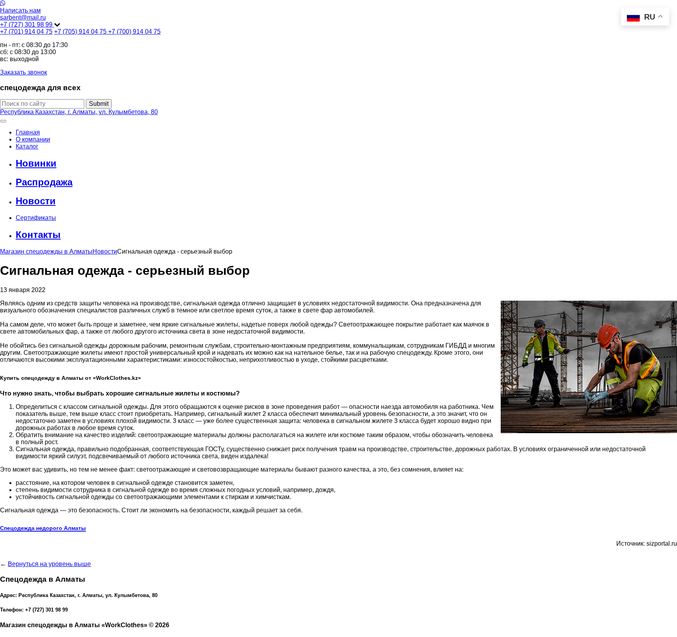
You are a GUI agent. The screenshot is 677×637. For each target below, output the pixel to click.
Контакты (38, 234)
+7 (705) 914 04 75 (81, 31)
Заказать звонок (23, 72)
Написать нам (20, 10)
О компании (33, 139)
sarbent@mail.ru (23, 17)
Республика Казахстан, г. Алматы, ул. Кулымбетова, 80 (79, 112)
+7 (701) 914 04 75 (26, 31)
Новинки (36, 163)
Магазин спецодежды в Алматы (46, 251)
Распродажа (44, 182)
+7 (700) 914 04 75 (134, 31)
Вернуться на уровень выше (49, 564)
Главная (28, 132)
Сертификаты (36, 217)
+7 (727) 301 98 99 (27, 24)
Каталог (27, 146)
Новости (36, 201)
